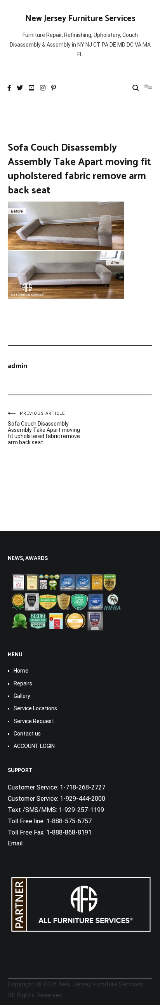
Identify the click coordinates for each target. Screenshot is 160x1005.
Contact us (27, 733)
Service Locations (35, 708)
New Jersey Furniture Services (80, 18)
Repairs (23, 683)
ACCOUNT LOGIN (34, 746)
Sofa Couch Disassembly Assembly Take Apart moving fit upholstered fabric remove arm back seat (44, 428)
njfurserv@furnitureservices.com (70, 843)
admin (17, 366)
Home (21, 671)
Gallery (22, 696)
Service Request (34, 721)
